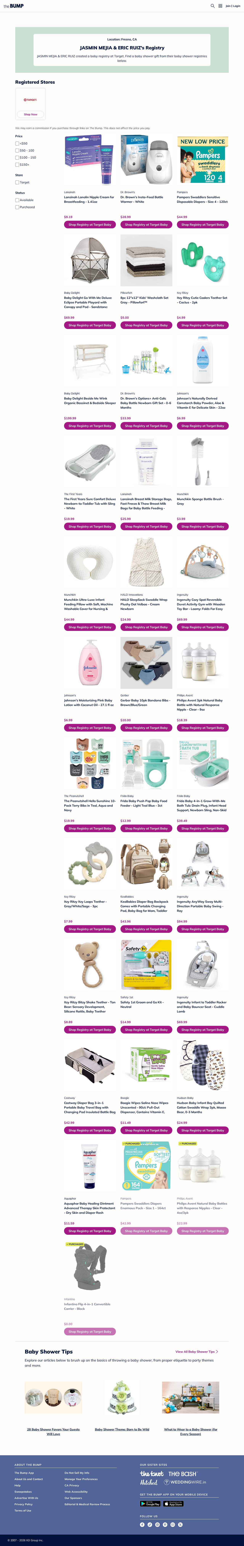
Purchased (27, 207)
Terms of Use (22, 1510)
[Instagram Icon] (157, 1524)
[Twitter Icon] (180, 1524)
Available (27, 200)
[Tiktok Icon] (150, 1524)
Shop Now (30, 114)
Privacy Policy (23, 1504)
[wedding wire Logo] (185, 1481)
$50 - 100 (27, 150)
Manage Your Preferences (81, 1479)
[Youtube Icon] (172, 1524)
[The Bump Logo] (14, 6)
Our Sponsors (73, 1498)
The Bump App (24, 1473)
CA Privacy (72, 1485)
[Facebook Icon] (142, 1524)
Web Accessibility (76, 1491)
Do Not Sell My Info (77, 1473)
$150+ (24, 164)
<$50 (23, 143)
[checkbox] (17, 143)
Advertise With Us (26, 1498)
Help (17, 1485)
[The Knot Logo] (152, 1473)
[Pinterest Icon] (165, 1524)
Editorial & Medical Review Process (87, 1504)
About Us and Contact (28, 1479)
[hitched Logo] (149, 1481)
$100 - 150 (28, 157)
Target (24, 182)
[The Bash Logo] (183, 1474)
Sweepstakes (23, 1491)
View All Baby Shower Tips (195, 1351)
